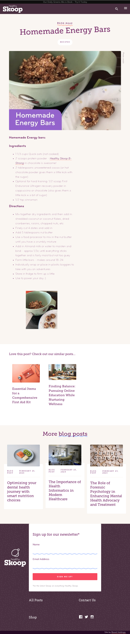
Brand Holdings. (118, 632)
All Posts (36, 600)
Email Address (41, 559)
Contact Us (87, 600)
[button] (125, 9)
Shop (33, 617)
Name (36, 544)
